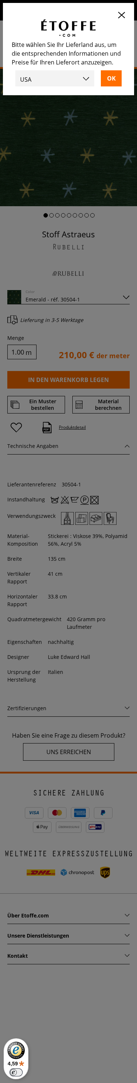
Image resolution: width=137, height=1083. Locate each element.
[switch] (16, 1072)
